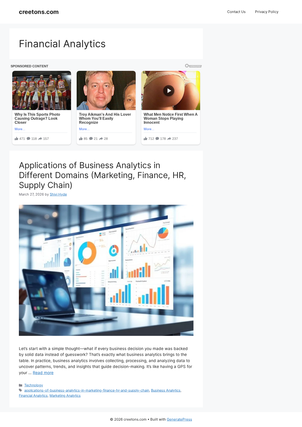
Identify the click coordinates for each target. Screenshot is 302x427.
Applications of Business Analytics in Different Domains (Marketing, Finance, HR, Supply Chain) (102, 175)
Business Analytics (165, 390)
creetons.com (39, 11)
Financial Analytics (33, 395)
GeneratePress (179, 419)
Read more (43, 372)
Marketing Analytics (65, 395)
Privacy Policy (266, 11)
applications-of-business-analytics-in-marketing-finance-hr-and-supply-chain (86, 390)
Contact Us (236, 11)
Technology (33, 385)
